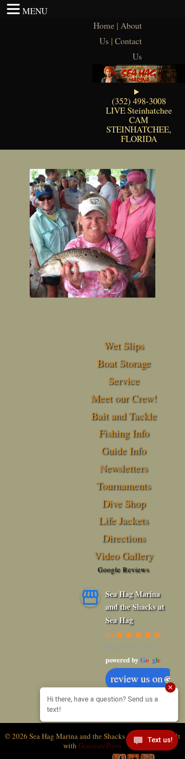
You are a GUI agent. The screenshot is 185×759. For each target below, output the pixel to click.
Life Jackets (123, 520)
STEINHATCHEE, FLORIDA (138, 134)
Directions (123, 538)
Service (123, 380)
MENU (34, 11)
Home (103, 25)
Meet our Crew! (124, 398)
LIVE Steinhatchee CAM (139, 115)
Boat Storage (124, 363)
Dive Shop (123, 503)
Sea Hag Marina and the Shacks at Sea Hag (134, 607)
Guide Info (123, 450)
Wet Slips (124, 345)
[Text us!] (152, 742)
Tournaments (123, 485)
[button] (14, 9)
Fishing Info (124, 433)
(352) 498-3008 (139, 101)
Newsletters (123, 468)
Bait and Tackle (124, 415)
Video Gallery (123, 555)
